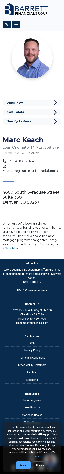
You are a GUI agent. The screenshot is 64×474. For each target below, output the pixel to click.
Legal (32, 343)
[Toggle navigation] (16, 24)
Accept (23, 465)
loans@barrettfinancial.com (32, 322)
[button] (10, 248)
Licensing (32, 380)
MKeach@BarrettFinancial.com (30, 171)
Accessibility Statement (32, 365)
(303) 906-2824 (20, 161)
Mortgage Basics (32, 415)
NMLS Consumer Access (32, 290)
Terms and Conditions (32, 357)
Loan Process (32, 407)
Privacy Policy (32, 350)
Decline (40, 465)
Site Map (32, 372)
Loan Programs (32, 400)
